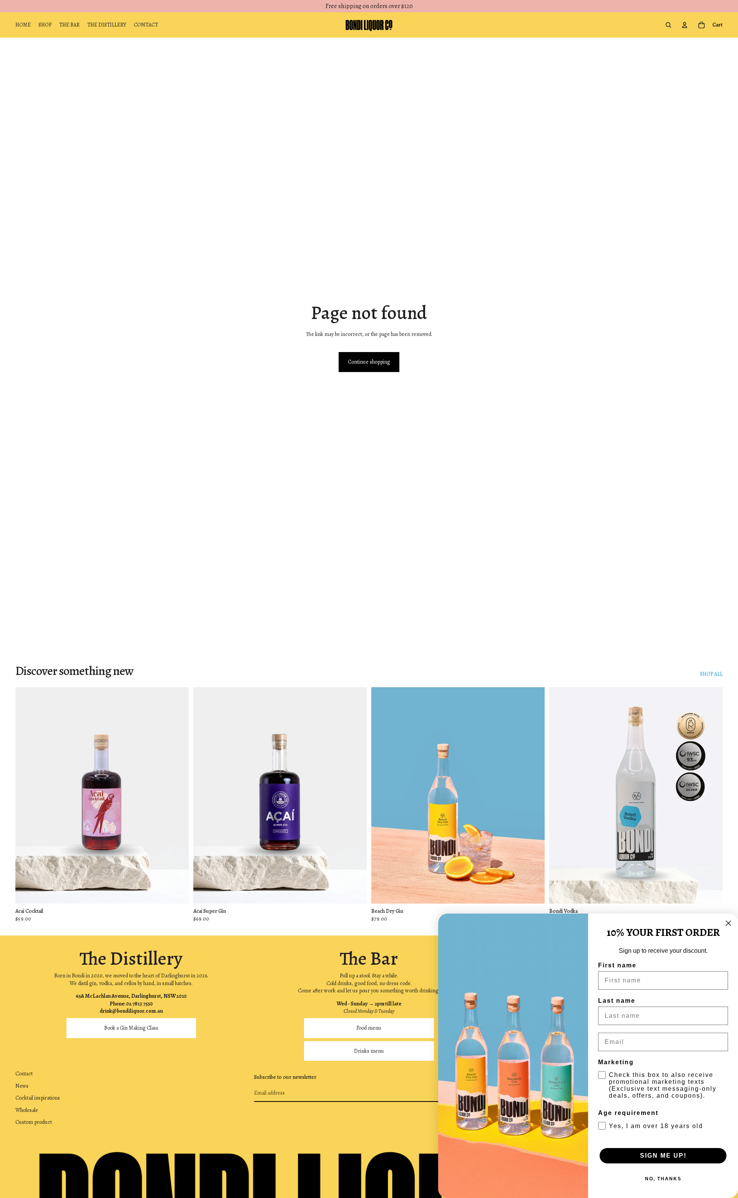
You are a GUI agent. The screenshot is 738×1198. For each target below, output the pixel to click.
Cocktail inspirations (37, 1098)
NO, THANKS (663, 1178)
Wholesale (26, 1110)
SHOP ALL (711, 674)
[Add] (177, 892)
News (21, 1086)
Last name (616, 1000)
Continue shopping (369, 362)
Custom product (33, 1122)
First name (617, 965)
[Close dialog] (728, 923)
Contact (24, 1073)
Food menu (368, 1028)
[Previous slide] (204, 795)
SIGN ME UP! (663, 1155)
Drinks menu (369, 1051)
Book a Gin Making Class (131, 1028)
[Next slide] (355, 795)
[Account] (684, 25)
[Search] (668, 25)
